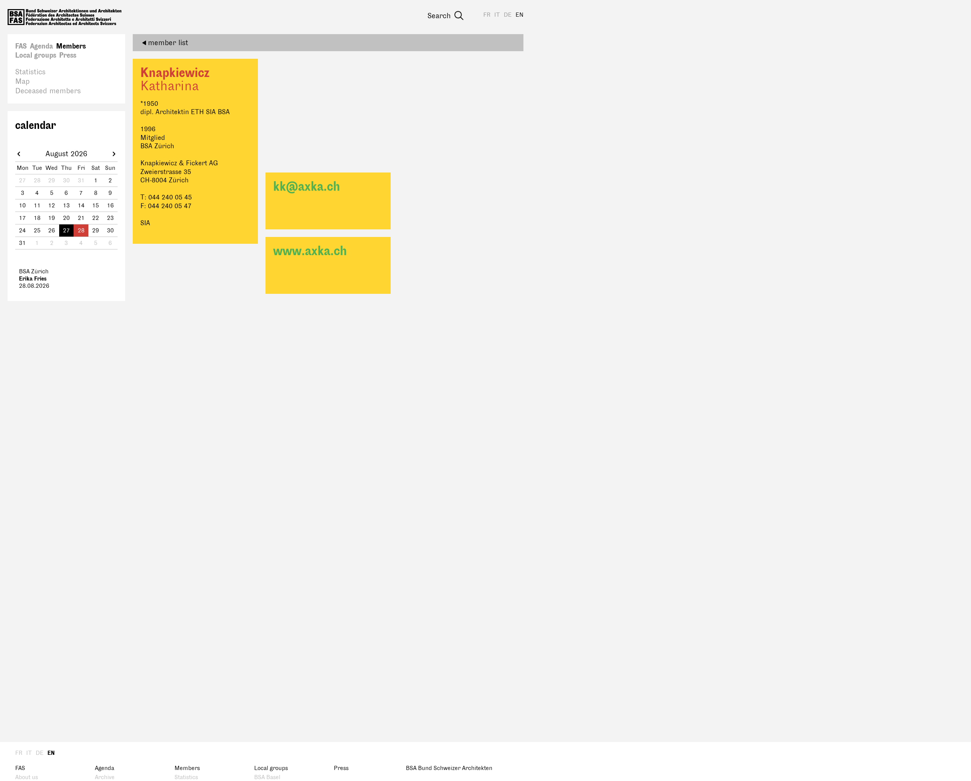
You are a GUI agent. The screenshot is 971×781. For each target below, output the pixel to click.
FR (486, 15)
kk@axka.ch (306, 187)
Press (67, 55)
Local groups (35, 55)
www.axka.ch (310, 251)
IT (497, 15)
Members (71, 46)
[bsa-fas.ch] (64, 17)
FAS (21, 46)
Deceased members (48, 91)
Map (22, 81)
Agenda (41, 46)
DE (508, 15)
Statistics (30, 72)
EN (519, 15)
